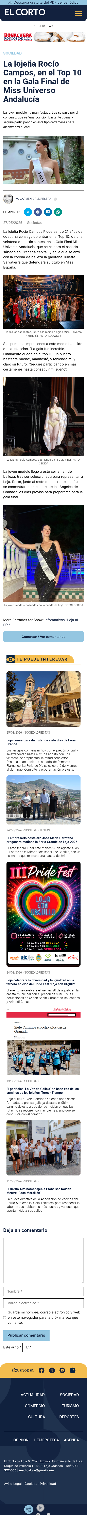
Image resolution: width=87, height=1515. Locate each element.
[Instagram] (72, 1370)
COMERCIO (35, 1405)
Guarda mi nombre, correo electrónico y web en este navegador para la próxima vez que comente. (44, 1317)
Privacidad (48, 1484)
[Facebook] (41, 1370)
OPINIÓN (21, 1440)
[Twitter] (52, 1370)
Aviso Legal (13, 1484)
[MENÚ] (78, 12)
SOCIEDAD (69, 1394)
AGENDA (71, 1440)
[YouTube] (62, 1370)
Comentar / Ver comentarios (43, 637)
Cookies (30, 1484)
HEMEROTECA (46, 1440)
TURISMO (70, 1405)
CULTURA (36, 1416)
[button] (40, 1508)
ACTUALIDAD (33, 1394)
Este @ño (12, 1347)
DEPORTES (69, 1416)
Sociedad (12, 53)
